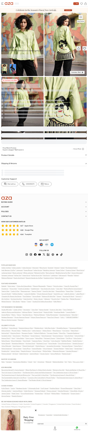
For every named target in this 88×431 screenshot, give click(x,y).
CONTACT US (6, 216)
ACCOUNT (5, 207)
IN (86, 424)
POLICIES (4, 212)
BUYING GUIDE (7, 202)
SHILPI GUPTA (7, 47)
